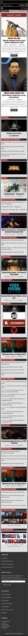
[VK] (24, 8)
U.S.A (19, 38)
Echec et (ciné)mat (6, 597)
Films (15, 38)
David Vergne (7, 276)
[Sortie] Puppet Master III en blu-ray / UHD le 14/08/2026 (14, 442)
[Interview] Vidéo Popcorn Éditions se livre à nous (14, 297)
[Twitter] (21, 8)
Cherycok (7, 234)
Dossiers (12, 93)
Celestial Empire (6, 594)
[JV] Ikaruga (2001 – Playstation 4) (14, 194)
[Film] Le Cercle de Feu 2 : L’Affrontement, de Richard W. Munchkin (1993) (14, 231)
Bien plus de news (6, 449)
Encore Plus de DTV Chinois (9, 489)
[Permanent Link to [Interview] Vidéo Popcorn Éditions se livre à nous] (14, 288)
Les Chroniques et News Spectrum (10, 139)
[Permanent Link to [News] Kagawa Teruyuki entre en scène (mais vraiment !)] (14, 75)
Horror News (5, 600)
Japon (22, 93)
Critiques (10, 38)
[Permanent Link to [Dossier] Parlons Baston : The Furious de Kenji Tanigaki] (14, 264)
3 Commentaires (21, 44)
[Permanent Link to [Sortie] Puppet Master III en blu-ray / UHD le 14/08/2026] (14, 433)
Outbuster (4, 612)
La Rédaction (5, 624)
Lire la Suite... (14, 55)
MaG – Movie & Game (7, 609)
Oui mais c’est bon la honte (9, 237)
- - (14, 135)
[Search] (26, 8)
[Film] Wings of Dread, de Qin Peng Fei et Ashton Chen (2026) (12, 501)
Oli (6, 99)
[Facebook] (23, 8)
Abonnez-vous (7, 584)
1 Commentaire (19, 99)
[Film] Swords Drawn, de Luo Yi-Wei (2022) (12, 492)
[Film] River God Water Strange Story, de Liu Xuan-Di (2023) (12, 496)
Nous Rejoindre (6, 626)
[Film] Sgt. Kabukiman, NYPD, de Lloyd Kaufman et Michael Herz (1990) (14, 41)
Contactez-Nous (6, 621)
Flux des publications (7, 561)
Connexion (4, 558)
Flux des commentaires (8, 564)
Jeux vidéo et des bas (7, 603)
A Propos (4, 623)
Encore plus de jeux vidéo (8, 199)
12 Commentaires (20, 276)
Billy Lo (3, 394)
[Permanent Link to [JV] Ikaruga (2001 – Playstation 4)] (14, 186)
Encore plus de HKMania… (8, 360)
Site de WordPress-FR (7, 567)
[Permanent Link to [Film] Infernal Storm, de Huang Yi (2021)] (14, 346)
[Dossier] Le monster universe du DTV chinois (13, 505)
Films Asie (18, 93)
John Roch (5, 44)
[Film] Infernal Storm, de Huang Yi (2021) (14, 354)
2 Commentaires (19, 234)
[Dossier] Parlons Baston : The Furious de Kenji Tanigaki (14, 273)
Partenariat (4, 628)
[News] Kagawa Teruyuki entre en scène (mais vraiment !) (14, 96)
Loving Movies (5, 606)
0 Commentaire (20, 196)
